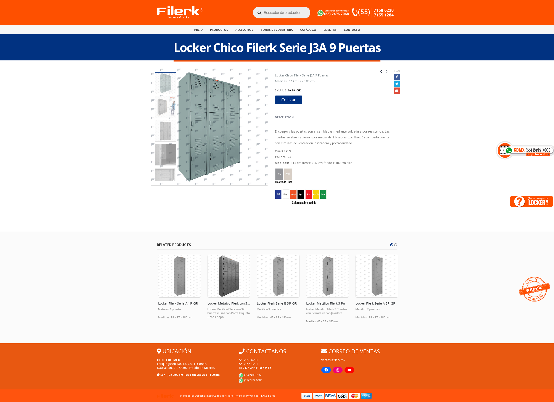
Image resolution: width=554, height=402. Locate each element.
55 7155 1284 (248, 364)
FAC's (264, 395)
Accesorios (244, 30)
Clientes (330, 30)
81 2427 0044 (255, 368)
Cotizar (288, 100)
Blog (272, 395)
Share (396, 71)
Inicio (198, 30)
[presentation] (151, 127)
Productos (219, 30)
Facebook (397, 77)
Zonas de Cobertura (277, 30)
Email (397, 91)
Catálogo (308, 30)
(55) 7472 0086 (252, 380)
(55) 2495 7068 (252, 375)
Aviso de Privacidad (247, 395)
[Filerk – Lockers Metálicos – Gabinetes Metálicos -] (180, 12)
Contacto (352, 30)
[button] (392, 244)
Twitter (397, 84)
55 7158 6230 (248, 360)
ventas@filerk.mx (333, 360)
